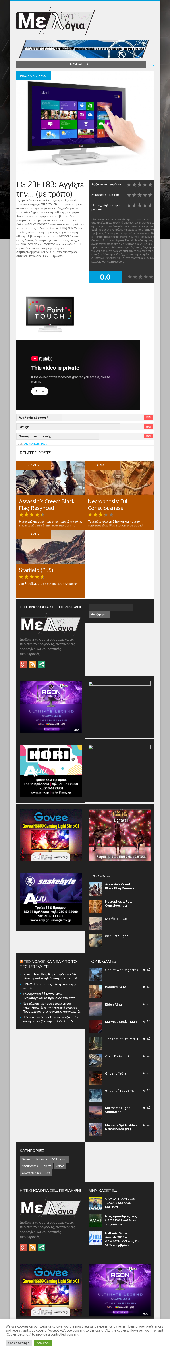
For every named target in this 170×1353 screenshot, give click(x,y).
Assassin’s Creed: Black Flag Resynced (47, 504)
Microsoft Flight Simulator (117, 1110)
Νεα (47, 1172)
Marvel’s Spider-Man (121, 1021)
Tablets (46, 1166)
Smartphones (30, 1166)
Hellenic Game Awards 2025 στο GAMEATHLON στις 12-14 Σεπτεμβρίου (122, 1239)
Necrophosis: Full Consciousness (108, 504)
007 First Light (116, 936)
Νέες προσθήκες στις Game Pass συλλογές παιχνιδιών (121, 1220)
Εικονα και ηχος (31, 1172)
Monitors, (34, 443)
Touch (44, 443)
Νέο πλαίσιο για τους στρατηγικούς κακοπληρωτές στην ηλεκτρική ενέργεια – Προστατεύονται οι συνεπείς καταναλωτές (52, 1007)
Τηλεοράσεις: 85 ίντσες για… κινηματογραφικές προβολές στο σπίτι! (49, 996)
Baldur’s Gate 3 (116, 987)
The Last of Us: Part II (121, 1039)
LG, (26, 443)
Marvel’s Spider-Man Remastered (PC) (121, 1127)
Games (26, 1159)
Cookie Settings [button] (18, 1343)
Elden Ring (113, 1004)
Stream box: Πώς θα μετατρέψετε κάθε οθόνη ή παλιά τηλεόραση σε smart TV (50, 976)
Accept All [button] (43, 1343)
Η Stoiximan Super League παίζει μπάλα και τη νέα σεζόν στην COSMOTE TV (51, 1019)
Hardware (41, 1159)
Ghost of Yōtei (116, 1073)
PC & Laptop (59, 1159)
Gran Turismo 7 (117, 1056)
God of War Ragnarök (121, 970)
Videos (60, 1166)
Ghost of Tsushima (120, 1090)
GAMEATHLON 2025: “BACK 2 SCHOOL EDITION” (120, 1203)
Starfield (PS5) (36, 569)
